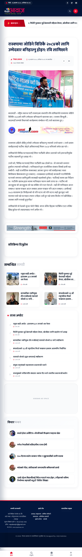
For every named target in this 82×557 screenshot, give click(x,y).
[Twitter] (71, 3)
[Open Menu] (75, 11)
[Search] (70, 11)
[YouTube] (76, 3)
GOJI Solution (61, 536)
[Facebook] (67, 3)
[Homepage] (14, 11)
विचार (14, 422)
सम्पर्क (45, 519)
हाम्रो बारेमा (38, 519)
